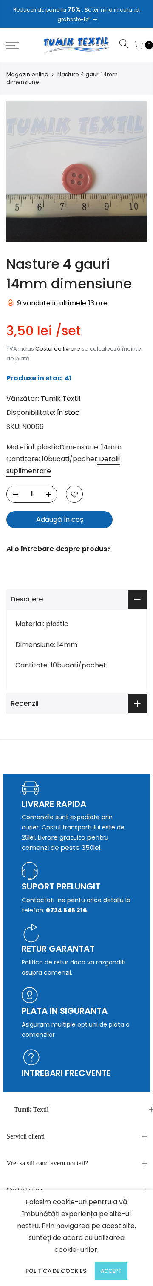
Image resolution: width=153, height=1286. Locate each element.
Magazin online (27, 74)
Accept (111, 1270)
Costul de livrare (57, 349)
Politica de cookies (56, 1271)
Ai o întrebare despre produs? (58, 549)
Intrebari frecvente (66, 1073)
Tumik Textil (60, 398)
